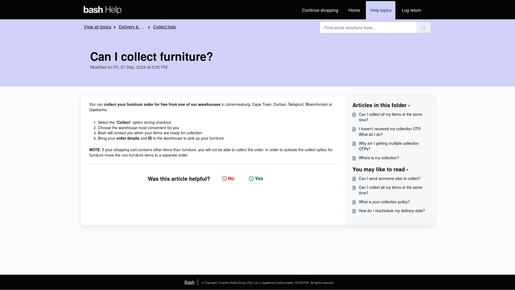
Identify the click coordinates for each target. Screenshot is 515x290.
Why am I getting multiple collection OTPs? (389, 145)
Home (354, 10)
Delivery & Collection (139, 27)
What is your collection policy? (384, 201)
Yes (259, 178)
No (231, 178)
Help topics (381, 10)
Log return (411, 10)
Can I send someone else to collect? (390, 178)
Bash (189, 282)
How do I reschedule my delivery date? (392, 210)
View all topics (97, 27)
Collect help (164, 27)
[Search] (423, 27)
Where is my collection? (379, 157)
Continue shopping (320, 10)
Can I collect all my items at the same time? (390, 116)
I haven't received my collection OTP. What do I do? (390, 131)
